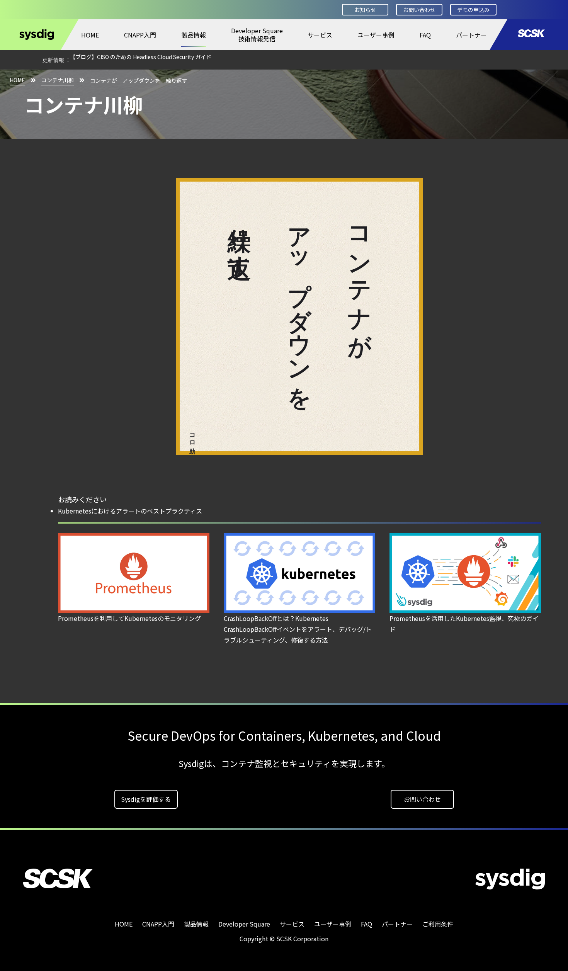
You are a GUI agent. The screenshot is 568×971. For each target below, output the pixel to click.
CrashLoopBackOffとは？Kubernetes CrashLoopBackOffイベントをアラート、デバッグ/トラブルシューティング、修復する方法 (298, 629)
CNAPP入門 (140, 34)
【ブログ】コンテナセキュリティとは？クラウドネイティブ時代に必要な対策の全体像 (175, 60)
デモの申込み (473, 10)
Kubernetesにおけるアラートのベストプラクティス (130, 510)
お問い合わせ (419, 10)
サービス (320, 34)
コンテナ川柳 (57, 80)
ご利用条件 (437, 923)
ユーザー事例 (376, 34)
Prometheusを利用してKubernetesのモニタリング (129, 618)
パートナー (471, 34)
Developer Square (244, 923)
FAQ (425, 34)
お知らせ (365, 10)
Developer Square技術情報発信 (257, 34)
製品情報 (193, 34)
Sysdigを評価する (146, 799)
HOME (90, 34)
